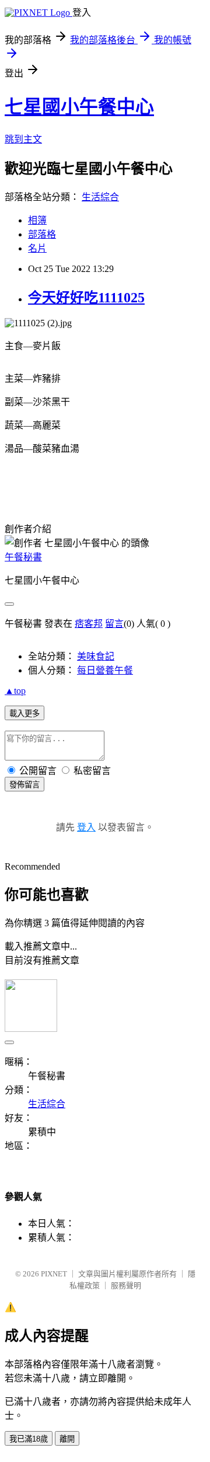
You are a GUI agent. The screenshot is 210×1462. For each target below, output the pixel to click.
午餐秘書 (23, 557)
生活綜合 (100, 197)
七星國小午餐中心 (79, 106)
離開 (67, 1439)
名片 (37, 248)
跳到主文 (23, 139)
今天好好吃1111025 (86, 297)
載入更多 (24, 713)
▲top (15, 691)
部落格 (42, 234)
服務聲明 (126, 1285)
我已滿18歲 (28, 1439)
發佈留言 (24, 784)
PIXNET (54, 1273)
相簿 (37, 220)
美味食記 (95, 656)
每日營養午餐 (105, 670)
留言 (114, 624)
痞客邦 (89, 624)
